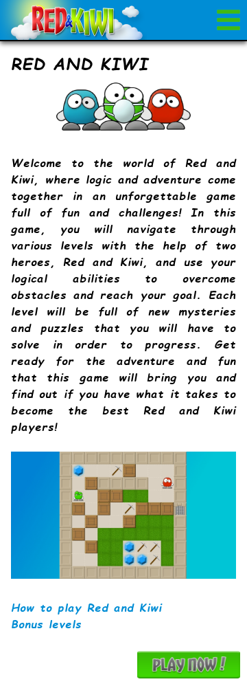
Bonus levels (46, 624)
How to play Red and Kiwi (86, 607)
